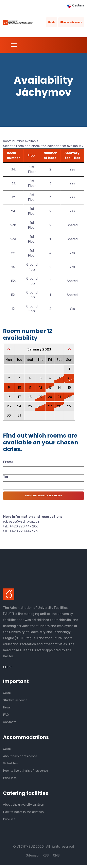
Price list (9, 819)
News (7, 707)
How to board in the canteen (23, 812)
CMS (56, 855)
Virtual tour (11, 763)
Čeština (77, 5)
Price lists (10, 778)
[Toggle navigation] (13, 45)
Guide (51, 22)
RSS (46, 855)
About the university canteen (23, 804)
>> (69, 349)
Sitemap (32, 855)
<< (9, 349)
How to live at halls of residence (25, 770)
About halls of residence (20, 756)
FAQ (6, 715)
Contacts (9, 722)
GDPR (7, 667)
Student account (71, 22)
